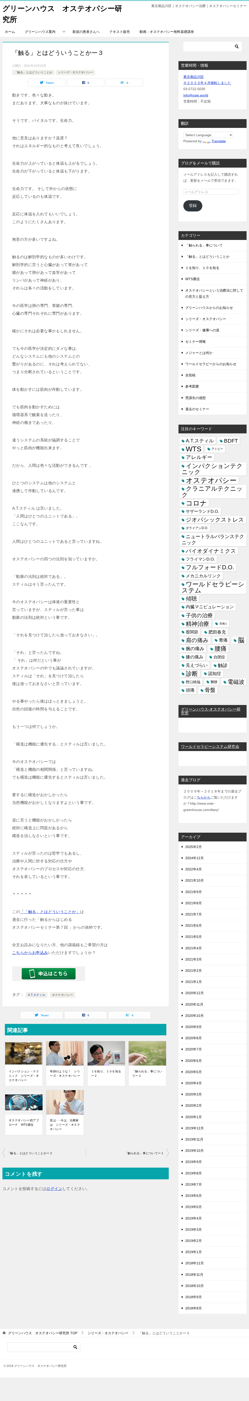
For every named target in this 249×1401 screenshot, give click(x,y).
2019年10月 (194, 1151)
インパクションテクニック (212, 469)
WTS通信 (192, 279)
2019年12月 (194, 1128)
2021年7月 (193, 914)
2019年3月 (193, 1229)
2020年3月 (193, 1094)
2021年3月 (193, 959)
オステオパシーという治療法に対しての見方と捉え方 (214, 293)
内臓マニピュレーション (210, 606)
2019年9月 (193, 1162)
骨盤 (210, 690)
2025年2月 (193, 847)
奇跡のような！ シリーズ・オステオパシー (65, 1073)
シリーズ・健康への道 (202, 330)
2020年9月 (193, 1027)
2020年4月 (193, 1083)
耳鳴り (223, 623)
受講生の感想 (195, 398)
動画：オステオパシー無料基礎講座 (167, 32)
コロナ (196, 503)
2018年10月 (194, 1286)
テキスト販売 (119, 32)
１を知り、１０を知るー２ (106, 1073)
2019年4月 (193, 1218)
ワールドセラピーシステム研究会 (210, 746)
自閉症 (219, 657)
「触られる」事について (204, 245)
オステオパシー (62, 995)
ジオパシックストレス (215, 519)
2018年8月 (193, 1308)
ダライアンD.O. (197, 528)
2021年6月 (193, 925)
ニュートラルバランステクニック (213, 539)
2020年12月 (194, 993)
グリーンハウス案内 (40, 32)
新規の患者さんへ (86, 32)
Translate (219, 141)
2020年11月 (194, 1004)
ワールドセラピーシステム (213, 587)
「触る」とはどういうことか (33, 72)
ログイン (54, 1189)
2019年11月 (194, 1139)
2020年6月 (193, 1061)
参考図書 (192, 386)
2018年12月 (194, 1263)
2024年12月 (194, 858)
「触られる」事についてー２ (147, 1073)
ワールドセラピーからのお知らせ (210, 364)
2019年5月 (193, 1207)
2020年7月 (193, 1049)
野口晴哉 (193, 682)
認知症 (214, 673)
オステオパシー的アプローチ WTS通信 (24, 1122)
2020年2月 (193, 1105)
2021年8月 (193, 903)
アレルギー (199, 457)
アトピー (217, 449)
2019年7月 (193, 1184)
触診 (223, 665)
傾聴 (191, 598)
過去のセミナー (197, 409)
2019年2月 (193, 1241)
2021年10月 (194, 880)
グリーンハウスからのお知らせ (209, 308)
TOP (42, 1333)
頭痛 (190, 690)
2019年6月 (193, 1196)
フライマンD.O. (200, 559)
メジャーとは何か (199, 353)
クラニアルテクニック (212, 491)
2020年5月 (193, 1072)
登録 (193, 205)
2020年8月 (193, 1038)
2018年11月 (194, 1275)
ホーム (10, 32)
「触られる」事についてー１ (144, 1153)
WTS (193, 449)
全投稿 (190, 375)
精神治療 (197, 623)
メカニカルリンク (203, 575)
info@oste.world (195, 95)
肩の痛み (197, 640)
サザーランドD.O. (202, 511)
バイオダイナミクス (211, 551)
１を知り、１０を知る (202, 268)
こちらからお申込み (30, 953)
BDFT (231, 441)
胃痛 (223, 640)
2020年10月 (194, 1016)
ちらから (204, 797)
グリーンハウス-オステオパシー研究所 (210, 711)
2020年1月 (193, 1117)
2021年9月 (193, 892)
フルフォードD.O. (210, 567)
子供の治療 (199, 615)
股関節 (192, 632)
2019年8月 (193, 1173)
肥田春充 (217, 632)
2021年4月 (193, 948)
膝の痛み (194, 657)
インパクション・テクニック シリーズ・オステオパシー (24, 1076)
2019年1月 (193, 1252)
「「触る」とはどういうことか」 (50, 912)
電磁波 (236, 682)
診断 (192, 673)
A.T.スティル (36, 995)
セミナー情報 (195, 341)
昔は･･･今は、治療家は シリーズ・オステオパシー (65, 1125)
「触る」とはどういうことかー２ (30, 1153)
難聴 (214, 682)
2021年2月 (193, 970)
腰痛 (220, 648)
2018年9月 (193, 1297)
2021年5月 (193, 937)
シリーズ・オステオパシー (75, 72)
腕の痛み (195, 648)
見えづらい (197, 665)
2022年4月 (193, 869)
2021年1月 (193, 982)
